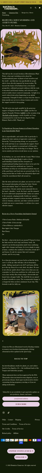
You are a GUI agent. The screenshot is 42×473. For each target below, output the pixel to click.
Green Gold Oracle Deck (13, 159)
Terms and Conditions (9, 424)
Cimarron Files (13, 13)
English (20, 457)
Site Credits (6, 429)
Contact (10, 420)
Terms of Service (24, 424)
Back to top (21, 359)
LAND (23, 113)
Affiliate (16, 433)
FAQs (4, 420)
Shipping (18, 420)
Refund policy (6, 433)
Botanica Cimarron (17, 465)
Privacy (37, 420)
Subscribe (21, 404)
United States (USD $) (20, 451)
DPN (26, 110)
